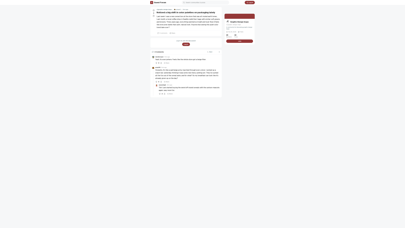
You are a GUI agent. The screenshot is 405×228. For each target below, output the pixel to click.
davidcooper (159, 57)
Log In (251, 2)
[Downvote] (153, 16)
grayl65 (157, 67)
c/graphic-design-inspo (164, 9)
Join (239, 41)
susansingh (162, 85)
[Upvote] (153, 10)
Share (173, 33)
